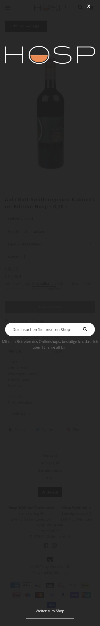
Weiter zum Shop (50, 610)
